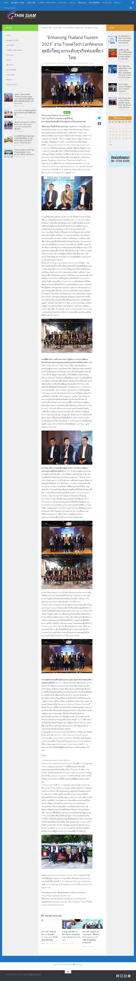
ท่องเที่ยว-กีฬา (46, 28)
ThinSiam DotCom (50, 63)
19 (116, 135)
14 (123, 132)
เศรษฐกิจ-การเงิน (17, 3)
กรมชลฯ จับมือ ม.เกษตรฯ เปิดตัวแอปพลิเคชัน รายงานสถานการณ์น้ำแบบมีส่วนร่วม (24, 152)
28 (123, 138)
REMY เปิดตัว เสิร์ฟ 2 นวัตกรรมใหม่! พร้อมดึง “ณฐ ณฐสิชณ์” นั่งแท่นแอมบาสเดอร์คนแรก (124, 102)
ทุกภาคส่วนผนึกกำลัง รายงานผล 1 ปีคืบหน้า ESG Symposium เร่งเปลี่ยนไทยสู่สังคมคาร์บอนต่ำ (91, 937)
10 (110, 132)
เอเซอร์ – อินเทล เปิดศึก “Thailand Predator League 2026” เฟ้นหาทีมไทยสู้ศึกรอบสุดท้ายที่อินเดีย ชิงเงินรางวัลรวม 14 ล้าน (24, 98)
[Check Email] (125, 975)
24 (110, 138)
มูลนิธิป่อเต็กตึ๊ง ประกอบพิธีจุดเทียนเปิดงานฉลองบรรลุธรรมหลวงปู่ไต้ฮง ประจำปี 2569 (125, 54)
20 (119, 135)
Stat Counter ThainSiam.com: (63, 965)
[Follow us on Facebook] (117, 975)
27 (119, 138)
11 (113, 132)
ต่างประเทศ (107, 3)
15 (126, 132)
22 (126, 135)
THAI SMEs (63, 3)
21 (123, 135)
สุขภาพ (72, 3)
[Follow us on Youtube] (121, 975)
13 (119, 132)
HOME (6, 3)
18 (113, 135)
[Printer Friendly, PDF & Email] (66, 112)
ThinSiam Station (10, 8)
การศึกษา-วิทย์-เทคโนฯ (47, 3)
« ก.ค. (110, 145)
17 (110, 135)
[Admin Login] (129, 975)
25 (113, 138)
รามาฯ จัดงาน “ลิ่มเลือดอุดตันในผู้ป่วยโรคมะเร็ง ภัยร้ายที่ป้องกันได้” (25, 113)
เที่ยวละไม (82, 3)
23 (130, 135)
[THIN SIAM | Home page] (21, 15)
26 (116, 138)
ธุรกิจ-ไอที (31, 3)
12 (116, 132)
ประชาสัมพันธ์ (94, 3)
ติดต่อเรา (117, 3)
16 (130, 132)
